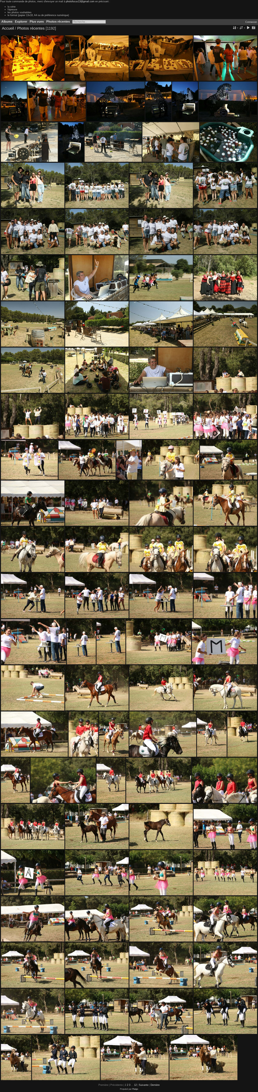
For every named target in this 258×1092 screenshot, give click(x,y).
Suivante (143, 1085)
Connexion (251, 22)
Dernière (155, 1085)
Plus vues (37, 21)
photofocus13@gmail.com (80, 1)
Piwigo (135, 1089)
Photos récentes (58, 21)
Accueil (8, 28)
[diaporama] (248, 28)
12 (135, 1085)
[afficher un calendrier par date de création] (253, 28)
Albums (6, 21)
